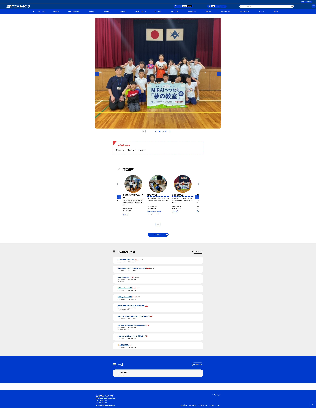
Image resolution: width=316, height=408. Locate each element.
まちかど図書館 (225, 12)
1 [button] (156, 131)
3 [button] (163, 131)
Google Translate (306, 1)
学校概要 (56, 12)
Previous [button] (97, 74)
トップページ (41, 12)
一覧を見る (198, 364)
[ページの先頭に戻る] (313, 405)
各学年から (107, 12)
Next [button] (219, 74)
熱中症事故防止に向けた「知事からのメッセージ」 (132, 268)
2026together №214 (125, 288)
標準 (213, 6)
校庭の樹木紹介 (244, 12)
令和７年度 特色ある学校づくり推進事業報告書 (132, 325)
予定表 (276, 12)
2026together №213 (125, 297)
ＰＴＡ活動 (158, 12)
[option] (158, 73)
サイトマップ (217, 395)
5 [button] (169, 131)
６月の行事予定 (124, 345)
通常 (179, 6)
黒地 (189, 6)
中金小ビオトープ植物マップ (126, 259)
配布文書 (261, 12)
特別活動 (123, 12)
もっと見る (157, 235)
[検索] (292, 6)
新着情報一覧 (192, 12)
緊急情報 (208, 12)
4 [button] (166, 131)
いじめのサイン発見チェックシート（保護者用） (131, 336)
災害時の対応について (124, 277)
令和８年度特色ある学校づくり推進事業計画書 (131, 306)
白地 (184, 6)
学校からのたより (140, 12)
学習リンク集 (174, 12)
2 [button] (159, 131)
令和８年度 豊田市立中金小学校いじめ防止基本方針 (133, 316)
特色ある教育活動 (73, 12)
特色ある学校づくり (153, 214)
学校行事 (91, 12)
